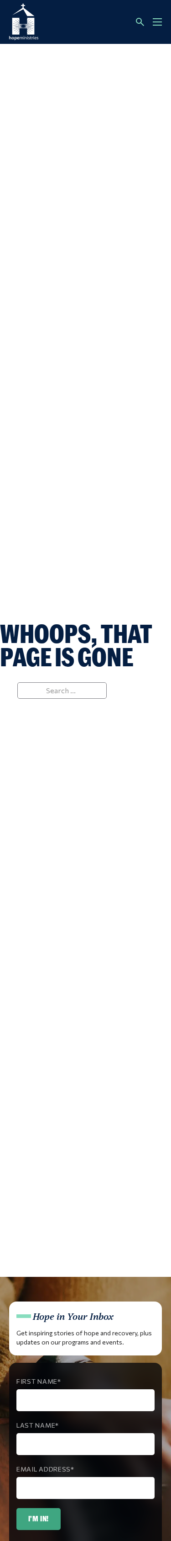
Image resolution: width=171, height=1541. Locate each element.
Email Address (43, 1469)
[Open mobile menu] (157, 22)
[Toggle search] (140, 22)
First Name (36, 1381)
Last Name (35, 1425)
